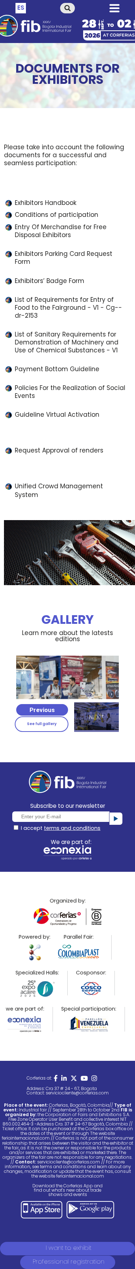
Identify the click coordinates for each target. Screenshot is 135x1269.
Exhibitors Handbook (45, 203)
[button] (42, 710)
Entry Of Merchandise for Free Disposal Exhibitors (61, 232)
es (20, 8)
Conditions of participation (56, 215)
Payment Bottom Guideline (57, 370)
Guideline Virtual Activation (57, 415)
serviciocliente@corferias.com (77, 1093)
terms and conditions (72, 828)
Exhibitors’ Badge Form (49, 281)
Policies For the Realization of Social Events (70, 392)
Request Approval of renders (60, 451)
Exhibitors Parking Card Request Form (63, 258)
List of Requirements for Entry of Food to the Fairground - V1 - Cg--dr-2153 (68, 308)
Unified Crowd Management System (59, 491)
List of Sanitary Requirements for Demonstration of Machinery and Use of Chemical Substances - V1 (66, 343)
